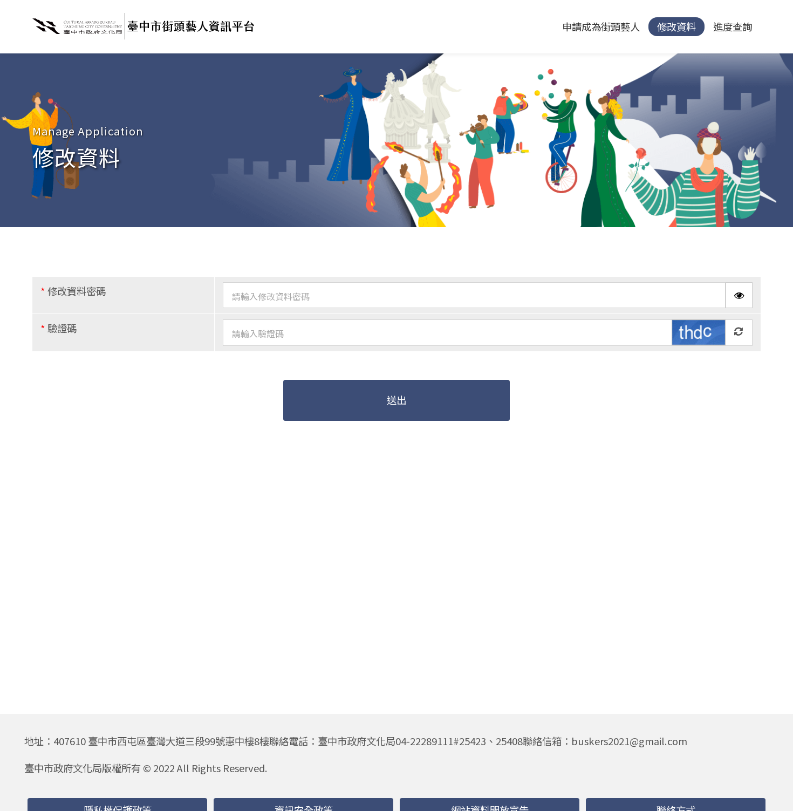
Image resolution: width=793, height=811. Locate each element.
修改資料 (676, 26)
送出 (396, 400)
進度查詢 (732, 26)
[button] (769, 787)
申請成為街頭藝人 (601, 26)
